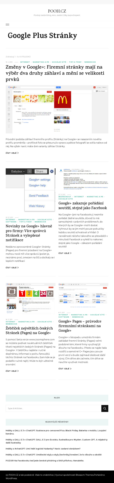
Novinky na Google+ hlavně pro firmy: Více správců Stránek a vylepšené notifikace (29, 233)
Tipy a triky (75, 62)
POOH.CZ (57, 11)
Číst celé (11, 153)
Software (11, 222)
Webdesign (90, 62)
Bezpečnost (65, 197)
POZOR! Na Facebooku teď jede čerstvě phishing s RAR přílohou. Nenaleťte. (45, 460)
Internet (25, 62)
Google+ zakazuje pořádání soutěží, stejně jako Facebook (83, 206)
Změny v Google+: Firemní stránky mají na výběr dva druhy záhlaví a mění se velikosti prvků (55, 74)
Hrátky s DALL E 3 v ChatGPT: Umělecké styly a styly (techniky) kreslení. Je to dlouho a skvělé (53, 454)
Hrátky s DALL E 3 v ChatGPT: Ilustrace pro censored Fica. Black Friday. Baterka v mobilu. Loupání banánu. (56, 432)
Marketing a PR (41, 62)
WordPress (11, 478)
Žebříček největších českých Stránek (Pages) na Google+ (29, 331)
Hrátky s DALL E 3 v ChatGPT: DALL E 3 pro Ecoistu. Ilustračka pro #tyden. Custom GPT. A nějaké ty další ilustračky (56, 441)
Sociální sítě (59, 62)
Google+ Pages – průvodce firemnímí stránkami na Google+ (80, 326)
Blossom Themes (85, 475)
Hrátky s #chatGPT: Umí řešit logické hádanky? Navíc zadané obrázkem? (43, 448)
